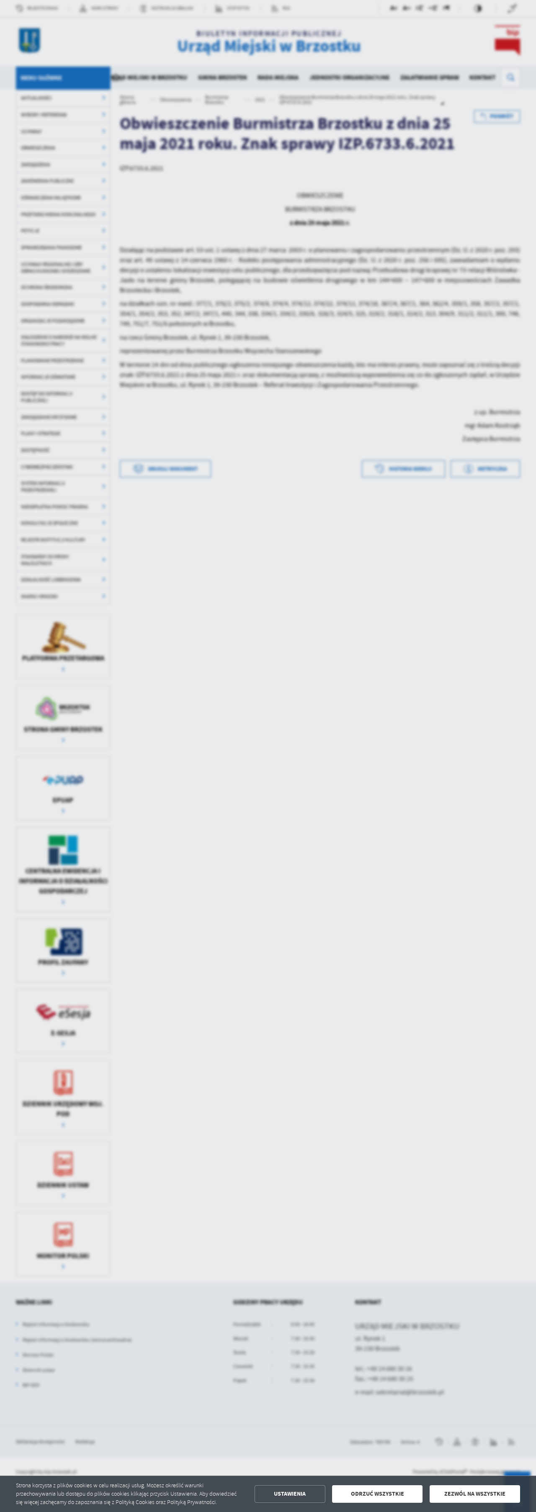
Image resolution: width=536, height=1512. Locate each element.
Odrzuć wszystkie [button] (377, 1494)
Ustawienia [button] (290, 1494)
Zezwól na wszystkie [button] (474, 1494)
